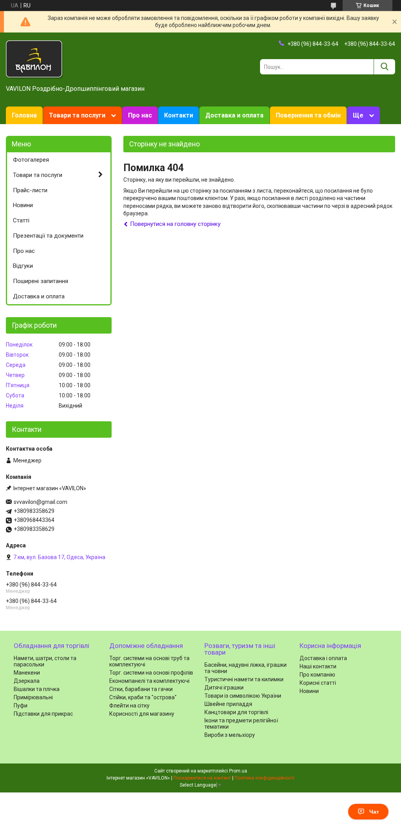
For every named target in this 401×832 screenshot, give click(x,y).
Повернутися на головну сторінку (175, 223)
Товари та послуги (77, 115)
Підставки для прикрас (43, 714)
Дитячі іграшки (224, 687)
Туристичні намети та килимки (244, 679)
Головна (24, 115)
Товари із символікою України (242, 696)
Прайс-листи (30, 190)
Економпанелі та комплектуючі (149, 681)
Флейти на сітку (129, 705)
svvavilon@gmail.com (40, 502)
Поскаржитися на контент (202, 778)
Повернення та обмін (308, 115)
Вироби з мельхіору (229, 735)
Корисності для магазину (141, 714)
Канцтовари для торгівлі (236, 712)
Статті (21, 220)
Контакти (178, 115)
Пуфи (20, 705)
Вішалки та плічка (37, 689)
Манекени (27, 673)
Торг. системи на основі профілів (151, 673)
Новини (23, 205)
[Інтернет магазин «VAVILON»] (35, 59)
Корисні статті (318, 683)
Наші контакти (318, 666)
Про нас (140, 115)
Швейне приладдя (228, 704)
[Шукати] (384, 66)
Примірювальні (33, 697)
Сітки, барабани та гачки (141, 689)
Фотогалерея (31, 159)
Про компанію (317, 674)
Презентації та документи (48, 235)
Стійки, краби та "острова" (143, 697)
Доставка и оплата (234, 115)
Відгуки (23, 265)
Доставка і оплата (323, 658)
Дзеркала (27, 681)
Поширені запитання (40, 281)
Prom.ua (238, 771)
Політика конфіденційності (264, 778)
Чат (374, 812)
